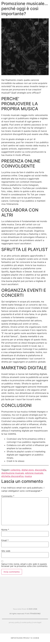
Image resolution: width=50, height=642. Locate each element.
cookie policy (26, 622)
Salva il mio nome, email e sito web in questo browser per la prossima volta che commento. (24, 565)
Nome (5, 530)
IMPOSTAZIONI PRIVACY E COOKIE (25, 638)
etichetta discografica (12, 476)
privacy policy (14, 622)
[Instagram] (19, 605)
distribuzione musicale (12, 473)
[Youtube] (25, 605)
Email (5, 540)
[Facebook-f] (9, 605)
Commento (7, 496)
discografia (40, 470)
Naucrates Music (19, 609)
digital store (27, 470)
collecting (15, 470)
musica (28, 476)
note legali (37, 622)
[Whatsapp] (30, 605)
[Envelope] (41, 605)
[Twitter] (14, 605)
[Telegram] (35, 605)
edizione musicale (34, 473)
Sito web (5, 551)
